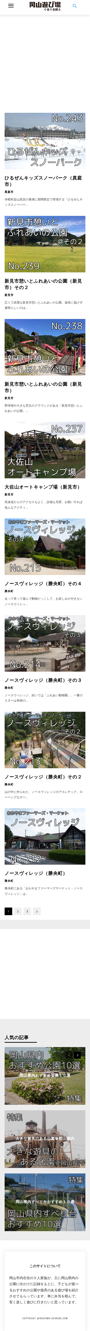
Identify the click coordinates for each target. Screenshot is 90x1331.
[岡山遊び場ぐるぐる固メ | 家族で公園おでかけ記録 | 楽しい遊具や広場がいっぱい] (45, 6)
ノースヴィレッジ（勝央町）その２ (43, 776)
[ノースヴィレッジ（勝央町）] (45, 836)
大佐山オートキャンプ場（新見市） (43, 486)
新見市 (9, 294)
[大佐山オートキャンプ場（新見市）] (45, 450)
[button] (74, 6)
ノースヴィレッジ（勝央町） (36, 872)
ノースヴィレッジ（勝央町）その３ (43, 679)
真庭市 (9, 191)
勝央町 (9, 591)
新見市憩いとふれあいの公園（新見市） (43, 386)
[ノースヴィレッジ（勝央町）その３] (45, 643)
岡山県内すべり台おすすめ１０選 (45, 1201)
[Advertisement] (45, 60)
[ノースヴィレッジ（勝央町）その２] (45, 740)
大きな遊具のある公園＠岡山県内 (45, 1138)
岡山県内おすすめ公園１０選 (45, 1075)
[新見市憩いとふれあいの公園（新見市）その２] (45, 244)
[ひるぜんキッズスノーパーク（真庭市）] (45, 141)
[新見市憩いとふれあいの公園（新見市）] (45, 347)
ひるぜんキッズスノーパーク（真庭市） (43, 180)
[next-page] (37, 911)
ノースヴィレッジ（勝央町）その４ (43, 583)
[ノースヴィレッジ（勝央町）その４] (45, 546)
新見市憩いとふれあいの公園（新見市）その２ (43, 283)
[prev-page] (69, 1055)
